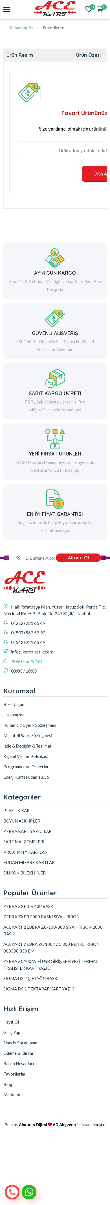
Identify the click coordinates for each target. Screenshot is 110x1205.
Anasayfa (23, 27)
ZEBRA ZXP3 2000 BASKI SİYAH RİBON (41, 916)
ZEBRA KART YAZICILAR (27, 831)
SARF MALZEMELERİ (23, 841)
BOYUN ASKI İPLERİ (22, 820)
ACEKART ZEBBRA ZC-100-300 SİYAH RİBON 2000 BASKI (53, 930)
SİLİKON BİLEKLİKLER (24, 872)
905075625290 (27, 661)
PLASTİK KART (17, 810)
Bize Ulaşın (13, 704)
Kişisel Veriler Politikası (25, 756)
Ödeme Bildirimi (18, 1053)
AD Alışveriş (64, 1124)
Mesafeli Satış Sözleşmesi (27, 735)
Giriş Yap (11, 1032)
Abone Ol (78, 558)
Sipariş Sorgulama (20, 1042)
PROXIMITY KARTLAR (25, 852)
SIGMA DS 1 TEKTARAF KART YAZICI (39, 988)
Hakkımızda (14, 714)
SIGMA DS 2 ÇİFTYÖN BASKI (31, 978)
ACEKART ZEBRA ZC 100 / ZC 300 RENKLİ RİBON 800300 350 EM (51, 947)
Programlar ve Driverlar (26, 766)
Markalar (12, 1094)
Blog (7, 1084)
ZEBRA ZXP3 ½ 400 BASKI (29, 906)
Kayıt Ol (11, 1021)
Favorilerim (14, 1073)
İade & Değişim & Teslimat (27, 745)
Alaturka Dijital (33, 1124)
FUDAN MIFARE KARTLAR (29, 862)
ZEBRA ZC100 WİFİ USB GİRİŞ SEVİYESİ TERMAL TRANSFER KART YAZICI (50, 965)
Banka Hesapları (18, 1063)
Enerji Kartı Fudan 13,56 (26, 777)
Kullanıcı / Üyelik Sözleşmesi (29, 725)
